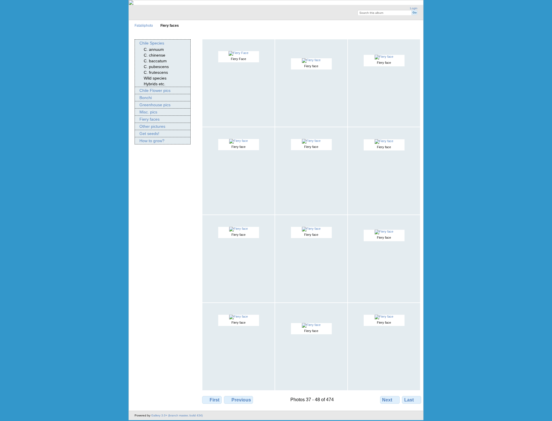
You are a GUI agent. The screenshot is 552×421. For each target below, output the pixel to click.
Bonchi (145, 97)
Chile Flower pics (154, 90)
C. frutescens (156, 72)
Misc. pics (148, 112)
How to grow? (151, 140)
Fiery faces (149, 119)
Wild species (155, 78)
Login (413, 8)
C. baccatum (155, 61)
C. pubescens (156, 66)
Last (409, 399)
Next (387, 399)
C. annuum (154, 49)
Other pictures (152, 126)
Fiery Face (238, 59)
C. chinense (154, 55)
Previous (241, 399)
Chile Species (151, 43)
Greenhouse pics (154, 105)
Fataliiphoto (144, 25)
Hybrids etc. (154, 84)
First (214, 399)
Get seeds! (149, 133)
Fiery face (311, 66)
